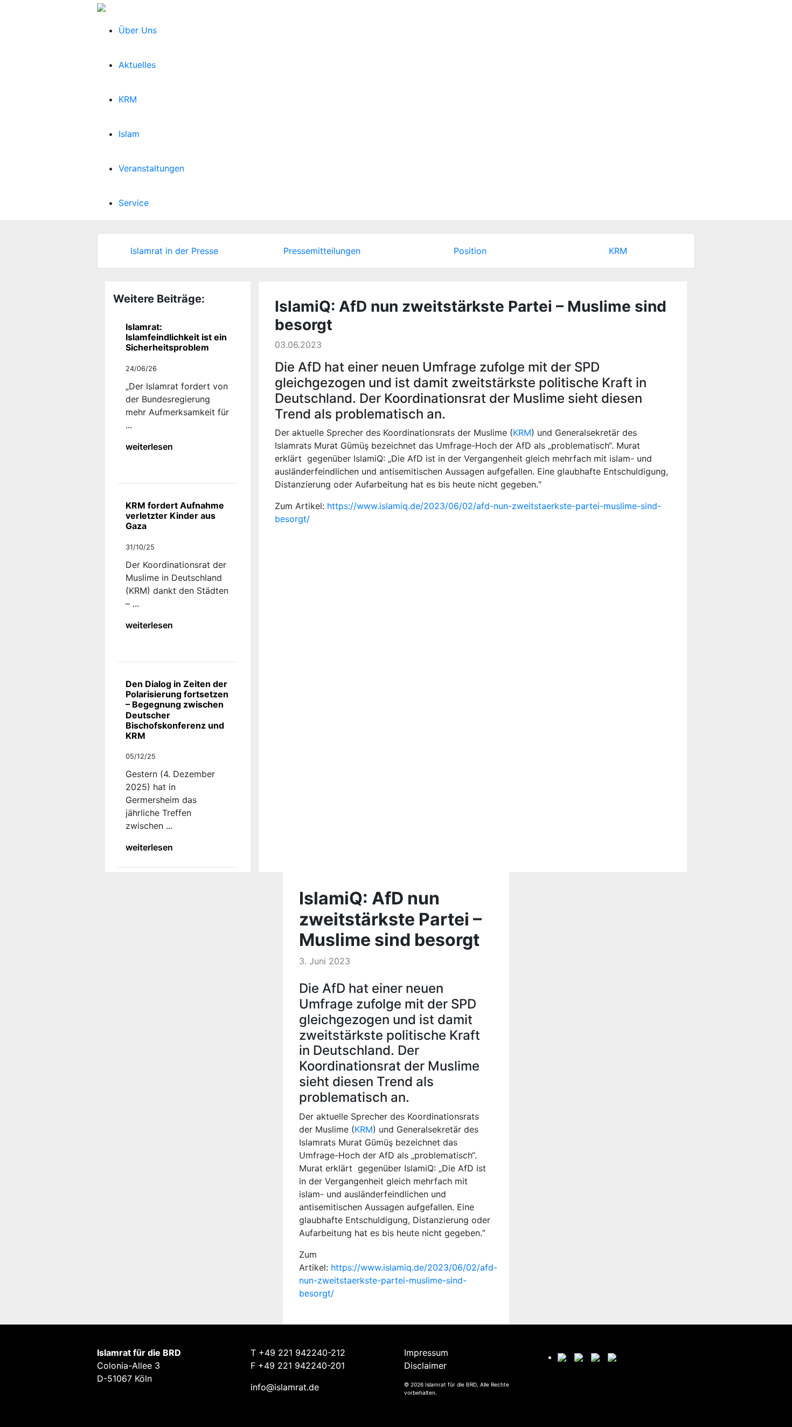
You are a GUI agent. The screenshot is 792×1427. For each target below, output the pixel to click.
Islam (129, 133)
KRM (128, 99)
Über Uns (138, 30)
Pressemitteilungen (321, 250)
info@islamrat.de (285, 1387)
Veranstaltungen (151, 168)
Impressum (426, 1352)
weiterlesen (149, 446)
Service (134, 202)
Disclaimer (425, 1365)
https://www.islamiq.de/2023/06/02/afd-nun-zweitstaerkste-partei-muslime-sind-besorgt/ (398, 1280)
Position (470, 250)
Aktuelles (137, 64)
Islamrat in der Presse (174, 250)
